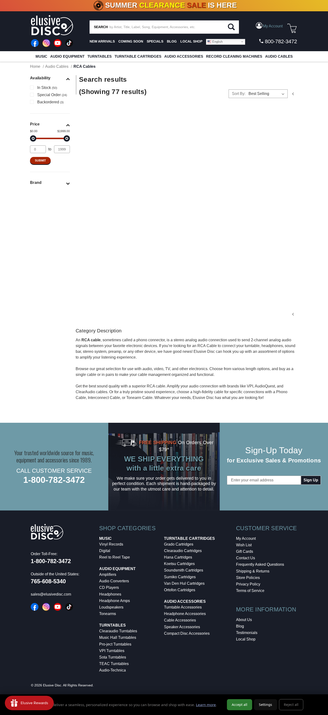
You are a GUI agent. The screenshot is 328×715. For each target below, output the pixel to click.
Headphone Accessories (185, 614)
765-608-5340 (48, 581)
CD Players (109, 587)
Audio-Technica (112, 670)
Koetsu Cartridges (179, 564)
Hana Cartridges (178, 557)
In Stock (47, 88)
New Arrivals (102, 41)
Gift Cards (244, 551)
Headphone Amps (114, 601)
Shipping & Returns (252, 571)
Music (41, 56)
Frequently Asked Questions (260, 564)
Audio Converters (114, 581)
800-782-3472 (280, 41)
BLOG (172, 41)
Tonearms (107, 614)
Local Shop (245, 639)
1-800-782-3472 (54, 480)
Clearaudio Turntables (118, 631)
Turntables (99, 56)
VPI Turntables (111, 651)
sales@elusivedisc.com (51, 594)
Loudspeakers (111, 607)
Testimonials (246, 633)
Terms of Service (250, 591)
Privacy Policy (248, 584)
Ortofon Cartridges (179, 590)
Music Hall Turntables (117, 637)
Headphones (110, 594)
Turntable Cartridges (138, 56)
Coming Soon (130, 41)
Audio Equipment (67, 56)
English (217, 41)
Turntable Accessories (183, 607)
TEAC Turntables (114, 664)
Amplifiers (107, 574)
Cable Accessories (180, 620)
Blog (240, 626)
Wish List (244, 545)
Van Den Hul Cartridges (184, 583)
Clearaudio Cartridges (183, 551)
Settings (265, 704)
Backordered (50, 102)
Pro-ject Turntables (115, 644)
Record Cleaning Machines (234, 56)
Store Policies (248, 578)
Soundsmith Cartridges (183, 570)
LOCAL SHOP (191, 41)
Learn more (206, 704)
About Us (244, 620)
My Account (246, 538)
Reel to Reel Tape (114, 557)
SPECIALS (155, 41)
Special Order (52, 95)
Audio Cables (279, 56)
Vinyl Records (111, 544)
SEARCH (101, 27)
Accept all (239, 704)
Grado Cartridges (178, 544)
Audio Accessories (183, 56)
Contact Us (245, 558)
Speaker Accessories (182, 627)
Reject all (291, 704)
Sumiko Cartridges (180, 577)
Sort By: (238, 94)
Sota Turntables (112, 657)
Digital (104, 551)
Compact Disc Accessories (187, 633)
